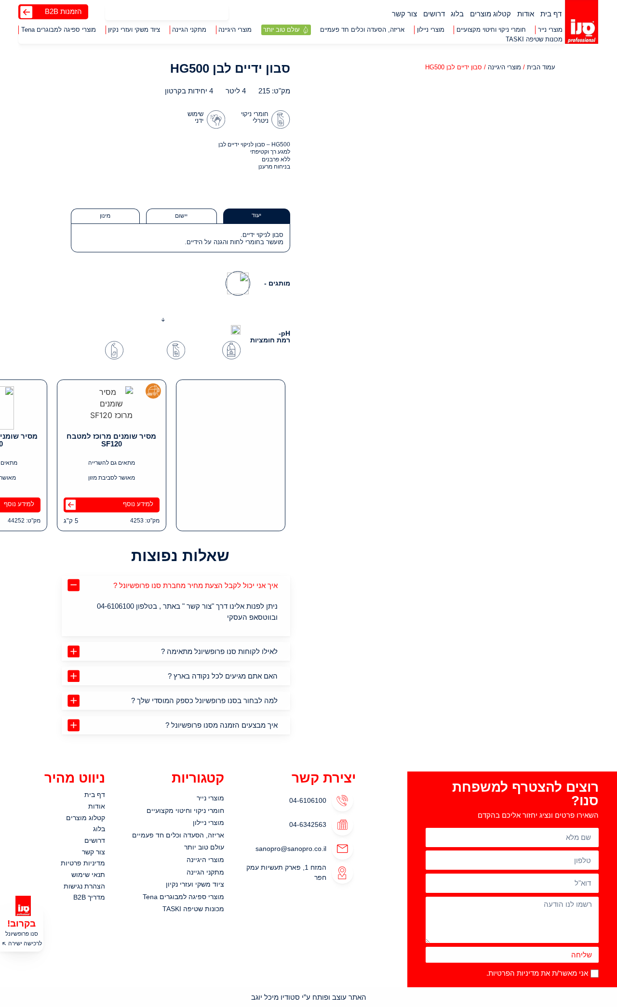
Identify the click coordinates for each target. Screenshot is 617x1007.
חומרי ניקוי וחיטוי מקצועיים (185, 810)
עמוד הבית (541, 67)
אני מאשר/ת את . (537, 973)
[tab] (256, 216)
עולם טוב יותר (204, 847)
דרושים (434, 13)
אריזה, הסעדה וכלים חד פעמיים (178, 835)
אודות (525, 13)
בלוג (457, 13)
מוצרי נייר (210, 798)
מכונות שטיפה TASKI (193, 909)
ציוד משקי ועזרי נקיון (195, 884)
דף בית (551, 13)
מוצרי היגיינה (504, 67)
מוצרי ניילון (208, 822)
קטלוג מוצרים (490, 13)
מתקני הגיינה (205, 872)
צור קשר (404, 13)
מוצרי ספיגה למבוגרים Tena (183, 897)
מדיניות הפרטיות (513, 973)
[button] (550, 30)
